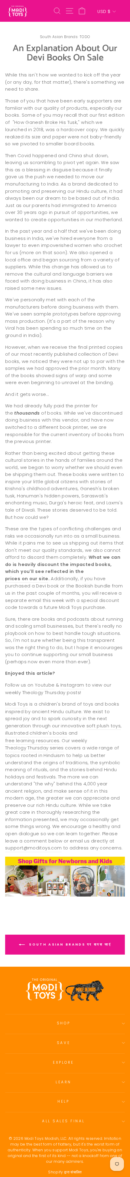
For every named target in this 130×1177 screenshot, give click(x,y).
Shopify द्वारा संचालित (65, 1172)
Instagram (72, 685)
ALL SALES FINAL (63, 1121)
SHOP (63, 1023)
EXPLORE (63, 1062)
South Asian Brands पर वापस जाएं (69, 944)
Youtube (45, 685)
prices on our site (26, 579)
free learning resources (32, 741)
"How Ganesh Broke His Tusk (45, 122)
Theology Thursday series (34, 748)
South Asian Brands (59, 36)
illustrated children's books (36, 733)
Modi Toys (16, 704)
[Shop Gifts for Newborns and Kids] (65, 877)
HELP (63, 1101)
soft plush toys (103, 726)
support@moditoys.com (33, 848)
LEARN (63, 1082)
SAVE (63, 1042)
